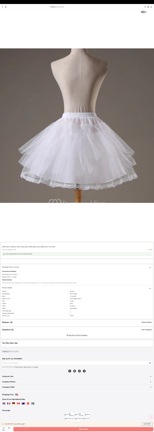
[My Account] (151, 7)
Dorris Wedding (57, 7)
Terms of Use (27, 367)
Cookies (36, 367)
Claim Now (147, 424)
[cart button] (148, 7)
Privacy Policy (19, 367)
